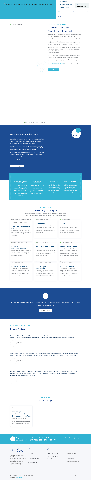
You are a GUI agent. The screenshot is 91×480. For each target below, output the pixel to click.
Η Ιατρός (65, 11)
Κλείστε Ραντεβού (17, 166)
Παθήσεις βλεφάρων (19, 266)
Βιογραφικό (53, 69)
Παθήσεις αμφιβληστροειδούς (19, 247)
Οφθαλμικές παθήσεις (34, 458)
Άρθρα (87, 11)
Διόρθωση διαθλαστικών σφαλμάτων (20, 227)
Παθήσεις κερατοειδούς (69, 246)
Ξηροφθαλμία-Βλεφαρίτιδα (41, 267)
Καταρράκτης (41, 223)
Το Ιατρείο (73, 11)
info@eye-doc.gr (63, 1)
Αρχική (59, 11)
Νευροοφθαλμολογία (68, 266)
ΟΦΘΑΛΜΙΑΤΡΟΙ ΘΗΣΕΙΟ (58, 63)
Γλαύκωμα (64, 223)
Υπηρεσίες (80, 11)
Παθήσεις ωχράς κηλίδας (45, 246)
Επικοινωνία (61, 16)
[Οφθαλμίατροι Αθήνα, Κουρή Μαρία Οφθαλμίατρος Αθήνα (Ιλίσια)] (28, 4)
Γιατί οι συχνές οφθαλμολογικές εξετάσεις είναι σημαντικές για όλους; (21, 414)
